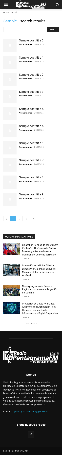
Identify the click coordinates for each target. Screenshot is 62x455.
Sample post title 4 (31, 109)
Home (6, 12)
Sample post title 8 (31, 177)
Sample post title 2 (31, 74)
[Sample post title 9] (10, 199)
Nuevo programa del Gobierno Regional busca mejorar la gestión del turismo (39, 289)
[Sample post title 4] (10, 113)
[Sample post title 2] (10, 79)
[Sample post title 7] (10, 165)
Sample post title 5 (31, 126)
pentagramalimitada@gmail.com (31, 411)
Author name (25, 44)
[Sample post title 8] (10, 182)
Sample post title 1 (31, 57)
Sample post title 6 (31, 143)
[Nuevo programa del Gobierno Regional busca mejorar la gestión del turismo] (11, 290)
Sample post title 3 (31, 91)
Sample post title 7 (31, 160)
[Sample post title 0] (10, 45)
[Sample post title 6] (10, 147)
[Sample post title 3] (10, 96)
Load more (30, 323)
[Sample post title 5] (10, 130)
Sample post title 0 (31, 40)
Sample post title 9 (31, 194)
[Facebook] (31, 434)
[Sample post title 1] (10, 62)
